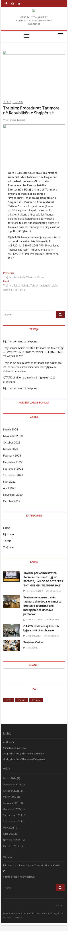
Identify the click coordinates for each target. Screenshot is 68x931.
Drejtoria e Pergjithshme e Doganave (24, 759)
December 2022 (12, 462)
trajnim (21, 699)
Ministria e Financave (15, 747)
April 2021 (9, 488)
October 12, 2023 (33, 619)
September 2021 (13, 475)
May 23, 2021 (31, 648)
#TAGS (59, 905)
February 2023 (12, 455)
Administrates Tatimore (37, 913)
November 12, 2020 (15, 119)
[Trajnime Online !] (11, 645)
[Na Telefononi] (4, 871)
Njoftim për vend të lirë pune (20, 388)
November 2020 (13, 494)
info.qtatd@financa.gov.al (20, 876)
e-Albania (8, 742)
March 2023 (10, 449)
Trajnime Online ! (33, 642)
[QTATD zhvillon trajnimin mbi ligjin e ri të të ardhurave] (11, 630)
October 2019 (11, 501)
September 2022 (13, 468)
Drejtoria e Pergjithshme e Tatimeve (23, 753)
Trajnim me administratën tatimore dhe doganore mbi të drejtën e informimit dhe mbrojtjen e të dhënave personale (32, 367)
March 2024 (10, 429)
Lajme (6, 527)
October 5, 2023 (32, 636)
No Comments (54, 591)
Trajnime (18, 101)
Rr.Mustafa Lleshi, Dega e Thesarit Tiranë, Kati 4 (32, 865)
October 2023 (11, 442)
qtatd (8, 699)
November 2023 (13, 436)
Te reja (7, 101)
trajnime (36, 699)
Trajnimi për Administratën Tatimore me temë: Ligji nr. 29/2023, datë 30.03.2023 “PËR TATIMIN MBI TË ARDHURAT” (33, 352)
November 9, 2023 (33, 591)
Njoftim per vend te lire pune (20, 341)
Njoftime (8, 534)
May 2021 (9, 481)
